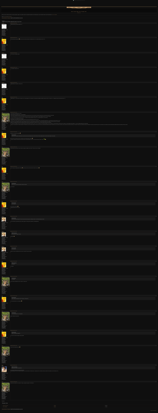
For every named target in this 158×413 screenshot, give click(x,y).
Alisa (2, 37)
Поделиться (11, 37)
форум (84, 7)
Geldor (2, 365)
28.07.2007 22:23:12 (15, 231)
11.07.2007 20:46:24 (15, 166)
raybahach (3, 82)
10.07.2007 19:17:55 (15, 112)
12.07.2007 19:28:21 (15, 181)
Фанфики (55, 405)
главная (78, 7)
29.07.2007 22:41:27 (15, 330)
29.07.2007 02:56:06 (15, 276)
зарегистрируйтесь (10, 16)
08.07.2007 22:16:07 (15, 37)
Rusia (2, 112)
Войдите (6, 16)
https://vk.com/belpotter (54, 14)
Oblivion (3, 216)
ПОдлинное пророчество (5, 405)
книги (69, 7)
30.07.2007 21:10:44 (15, 345)
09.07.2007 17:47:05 (15, 67)
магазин (88, 7)
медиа (74, 7)
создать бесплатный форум (153, 410)
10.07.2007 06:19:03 (15, 82)
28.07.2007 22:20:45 (15, 216)
